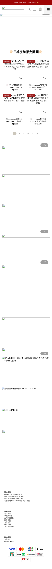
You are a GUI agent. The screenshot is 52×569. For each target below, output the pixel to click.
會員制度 (7, 522)
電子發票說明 (9, 526)
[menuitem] (14, 133)
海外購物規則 (9, 518)
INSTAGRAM (9, 541)
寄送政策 (7, 514)
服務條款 (7, 520)
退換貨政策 (8, 516)
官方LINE (7, 539)
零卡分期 (7, 524)
